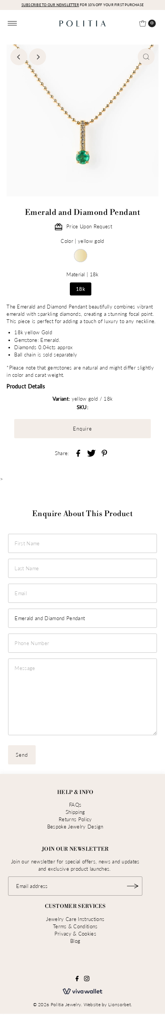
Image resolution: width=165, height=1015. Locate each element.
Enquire (82, 429)
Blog (75, 941)
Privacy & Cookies (75, 934)
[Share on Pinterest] (104, 452)
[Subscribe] (132, 886)
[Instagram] (86, 979)
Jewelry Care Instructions (75, 919)
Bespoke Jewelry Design (75, 827)
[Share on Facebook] (78, 452)
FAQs (75, 805)
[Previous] (18, 56)
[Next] (37, 56)
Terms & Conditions (75, 926)
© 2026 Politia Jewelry (57, 1004)
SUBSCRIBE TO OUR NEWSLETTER (50, 5)
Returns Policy (75, 819)
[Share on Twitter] (91, 452)
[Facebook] (77, 979)
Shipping (75, 812)
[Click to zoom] (146, 56)
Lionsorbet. (120, 1004)
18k (80, 289)
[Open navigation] (12, 23)
